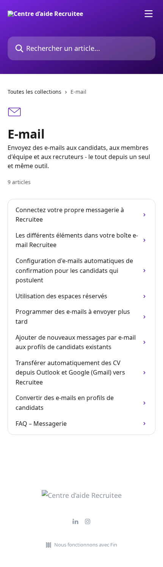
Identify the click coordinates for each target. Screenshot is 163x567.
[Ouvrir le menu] (148, 13)
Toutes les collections (34, 91)
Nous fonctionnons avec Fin (85, 544)
